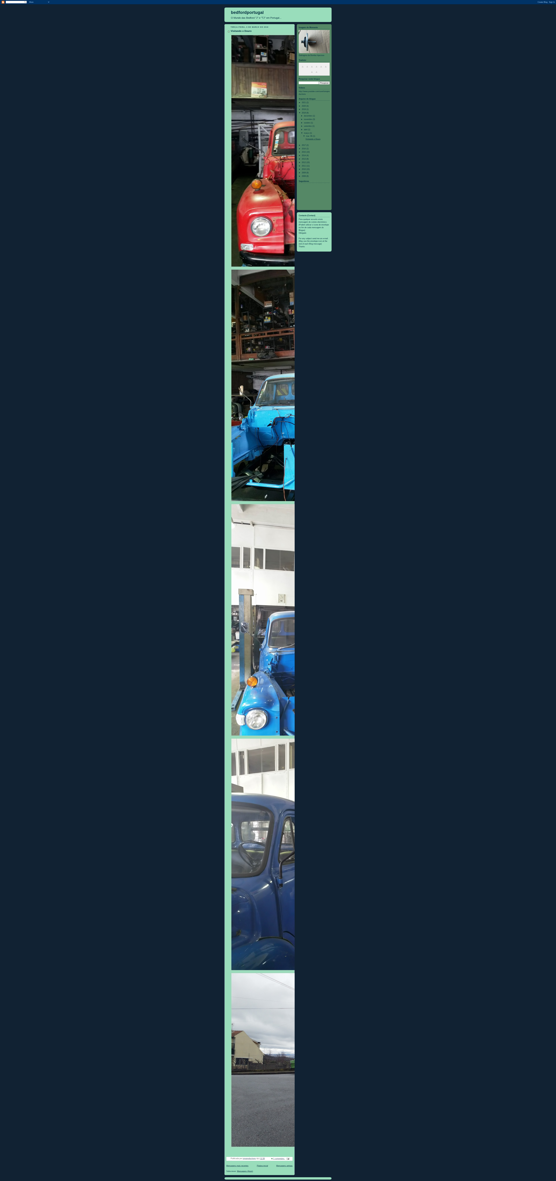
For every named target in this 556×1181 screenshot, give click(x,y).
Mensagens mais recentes (237, 1166)
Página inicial (262, 1166)
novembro (308, 119)
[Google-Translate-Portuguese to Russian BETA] (316, 74)
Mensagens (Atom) (245, 1171)
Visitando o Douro (241, 31)
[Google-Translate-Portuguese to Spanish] (321, 68)
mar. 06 (309, 136)
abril (306, 130)
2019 (304, 109)
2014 (304, 155)
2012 (304, 162)
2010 (304, 169)
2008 (304, 176)
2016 (304, 149)
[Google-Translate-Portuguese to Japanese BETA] (312, 74)
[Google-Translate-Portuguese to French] (307, 68)
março (307, 133)
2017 (304, 145)
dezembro (308, 116)
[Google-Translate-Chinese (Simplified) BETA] (325, 68)
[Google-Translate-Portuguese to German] (312, 68)
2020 (304, 106)
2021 (304, 103)
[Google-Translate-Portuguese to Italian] (316, 68)
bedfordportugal (247, 12)
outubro (307, 123)
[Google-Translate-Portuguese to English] (302, 68)
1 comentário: (279, 1159)
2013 (304, 159)
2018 (304, 113)
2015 (304, 152)
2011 (304, 166)
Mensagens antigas (284, 1166)
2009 (304, 173)
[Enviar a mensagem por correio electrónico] (287, 1159)
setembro (308, 126)
